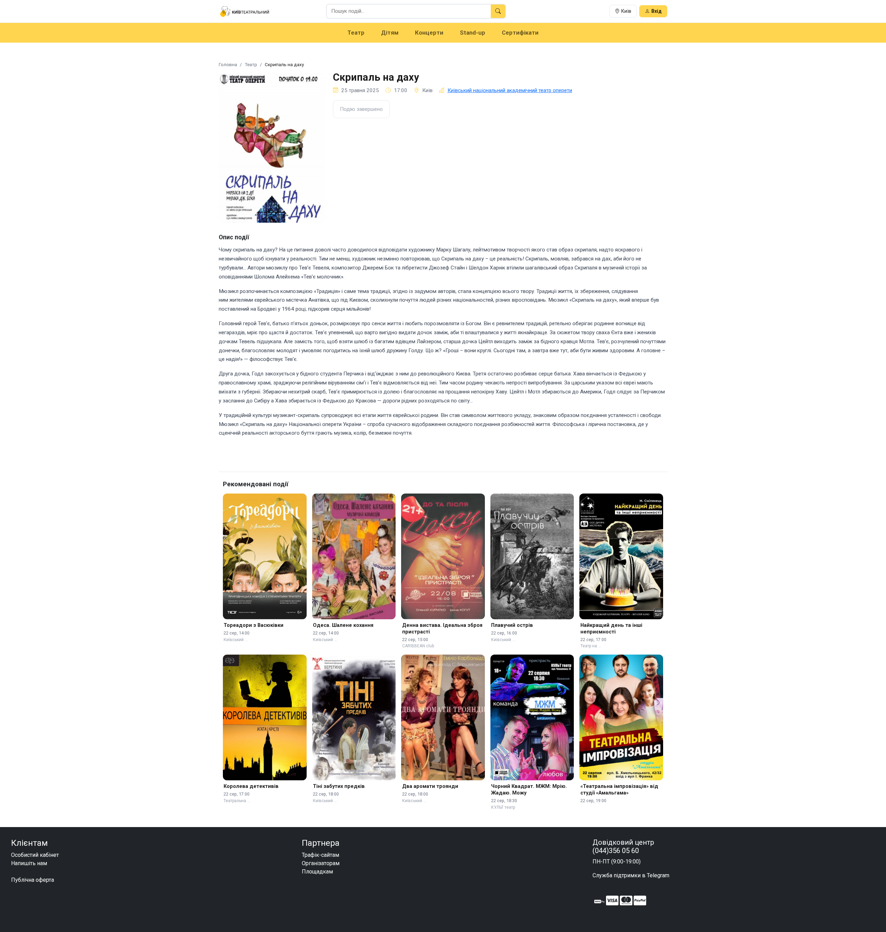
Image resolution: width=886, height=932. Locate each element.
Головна (228, 64)
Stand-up (472, 32)
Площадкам (317, 871)
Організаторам (321, 863)
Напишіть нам (29, 863)
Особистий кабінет (35, 855)
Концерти (429, 32)
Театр (355, 32)
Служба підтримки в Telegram (631, 875)
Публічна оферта (32, 880)
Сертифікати (520, 32)
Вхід (656, 11)
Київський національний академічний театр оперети (509, 90)
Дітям (389, 32)
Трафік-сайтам (320, 855)
